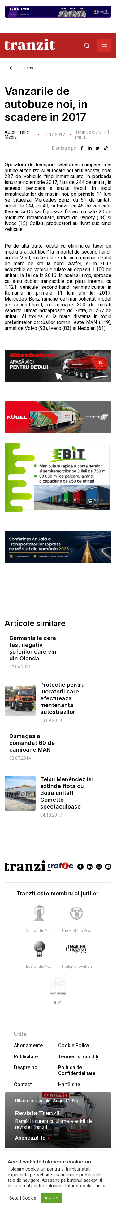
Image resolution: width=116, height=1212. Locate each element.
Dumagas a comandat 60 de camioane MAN (32, 743)
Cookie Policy (73, 1045)
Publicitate (26, 1057)
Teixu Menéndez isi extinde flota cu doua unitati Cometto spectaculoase (66, 793)
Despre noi (26, 1067)
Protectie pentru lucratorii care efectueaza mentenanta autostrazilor (62, 698)
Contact (23, 1084)
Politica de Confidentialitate (76, 1070)
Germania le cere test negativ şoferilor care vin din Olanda (32, 648)
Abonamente (28, 1045)
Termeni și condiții (79, 1057)
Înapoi (29, 68)
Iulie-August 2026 (61, 1100)
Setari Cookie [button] (22, 1198)
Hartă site (69, 1084)
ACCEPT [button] (52, 1198)
